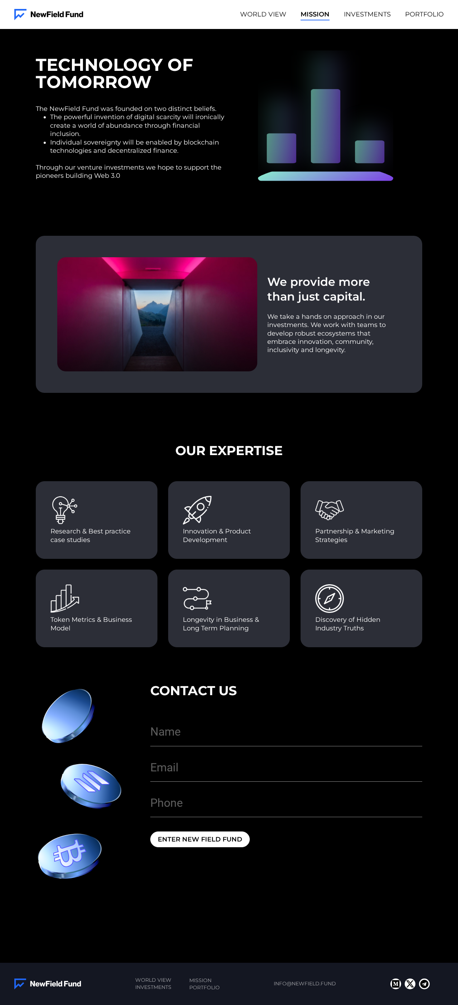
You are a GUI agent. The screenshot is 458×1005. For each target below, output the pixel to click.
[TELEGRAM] (424, 984)
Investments (367, 14)
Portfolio (424, 14)
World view (263, 14)
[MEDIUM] (395, 984)
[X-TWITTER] (410, 984)
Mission (315, 14)
